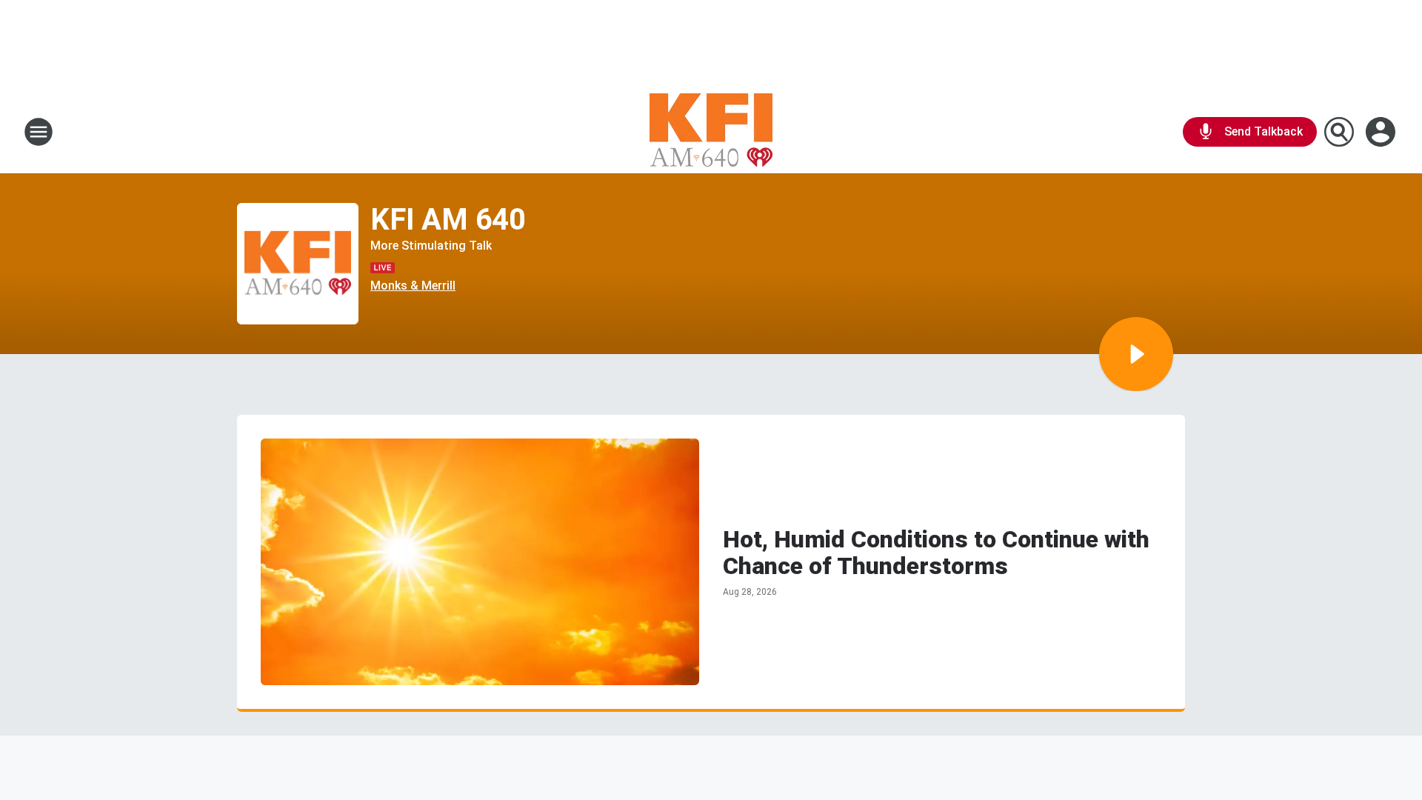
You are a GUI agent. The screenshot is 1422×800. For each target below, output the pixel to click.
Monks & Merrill (412, 286)
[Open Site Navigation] (38, 132)
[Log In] (1382, 132)
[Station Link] (711, 131)
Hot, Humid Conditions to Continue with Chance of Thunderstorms (936, 552)
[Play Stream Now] (1136, 354)
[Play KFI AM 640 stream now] (297, 264)
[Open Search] (1339, 132)
